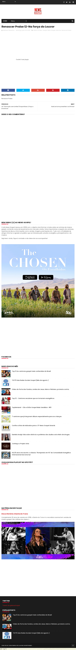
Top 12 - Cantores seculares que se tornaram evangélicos (33, 398)
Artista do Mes (37, 30)
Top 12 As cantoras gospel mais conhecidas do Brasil (31, 371)
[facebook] (64, 2)
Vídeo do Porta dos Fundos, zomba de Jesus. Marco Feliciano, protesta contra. (40, 389)
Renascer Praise (66, 30)
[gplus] (70, 2)
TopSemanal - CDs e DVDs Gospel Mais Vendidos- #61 (31, 407)
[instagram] (73, 2)
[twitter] (66, 2)
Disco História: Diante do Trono (14, 514)
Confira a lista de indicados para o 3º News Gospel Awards (33, 426)
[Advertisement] (37, 37)
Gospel (45, 30)
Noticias (58, 30)
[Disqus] (37, 143)
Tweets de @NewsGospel (11, 605)
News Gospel (51, 30)
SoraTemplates (14, 645)
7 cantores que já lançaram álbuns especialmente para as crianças (37, 416)
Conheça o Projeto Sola (20, 444)
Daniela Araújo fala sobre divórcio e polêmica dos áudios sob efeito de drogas (41, 435)
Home (5, 21)
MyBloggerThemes (26, 645)
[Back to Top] (73, 645)
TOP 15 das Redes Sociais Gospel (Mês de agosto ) (30, 380)
